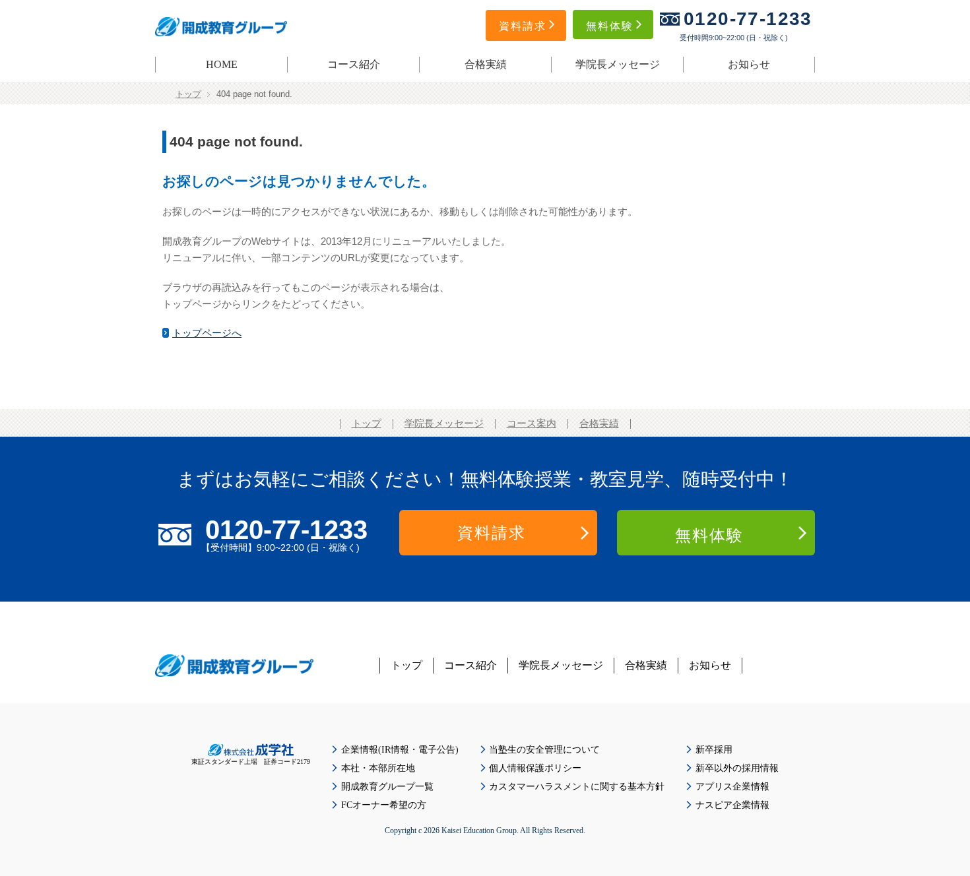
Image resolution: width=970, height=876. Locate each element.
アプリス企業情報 (732, 787)
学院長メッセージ (617, 64)
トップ (188, 94)
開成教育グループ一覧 (387, 787)
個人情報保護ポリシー (535, 768)
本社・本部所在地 (378, 768)
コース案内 (531, 423)
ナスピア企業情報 (732, 805)
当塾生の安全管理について (544, 750)
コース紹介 (353, 64)
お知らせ (749, 64)
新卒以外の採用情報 (737, 768)
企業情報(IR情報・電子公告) (400, 750)
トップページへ (207, 333)
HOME (222, 64)
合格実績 (486, 64)
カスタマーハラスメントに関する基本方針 (576, 787)
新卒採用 (713, 750)
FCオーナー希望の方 (383, 805)
